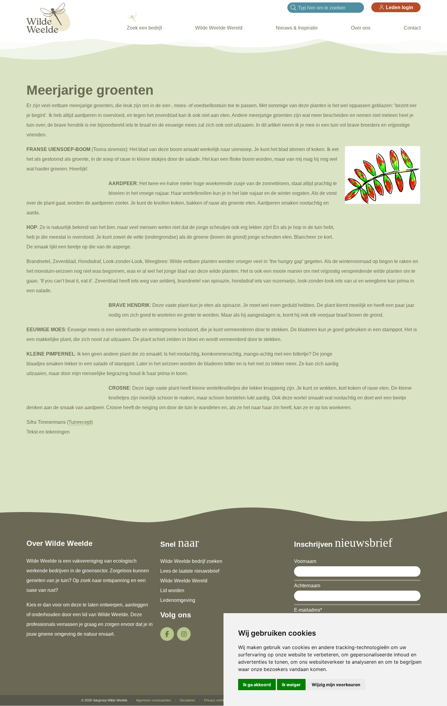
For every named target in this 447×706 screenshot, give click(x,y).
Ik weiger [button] (291, 684)
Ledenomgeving (177, 600)
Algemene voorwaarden (153, 700)
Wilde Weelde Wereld (218, 27)
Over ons (360, 27)
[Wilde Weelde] (48, 17)
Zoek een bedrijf (144, 27)
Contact (412, 27)
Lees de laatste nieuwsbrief (189, 571)
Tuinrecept (79, 422)
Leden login (399, 7)
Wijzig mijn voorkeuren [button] (336, 684)
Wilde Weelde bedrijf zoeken (191, 561)
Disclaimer (187, 700)
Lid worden (172, 590)
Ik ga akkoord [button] (257, 684)
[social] (167, 634)
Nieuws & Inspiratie (297, 27)
